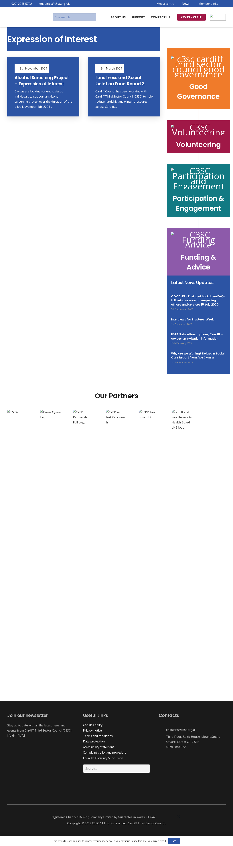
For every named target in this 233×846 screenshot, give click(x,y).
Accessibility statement (98, 747)
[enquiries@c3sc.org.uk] (162, 730)
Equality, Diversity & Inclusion (103, 758)
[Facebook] (164, 817)
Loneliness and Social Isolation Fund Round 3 (119, 81)
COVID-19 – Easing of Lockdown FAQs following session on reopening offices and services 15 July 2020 (198, 300)
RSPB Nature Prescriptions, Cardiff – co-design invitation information (197, 336)
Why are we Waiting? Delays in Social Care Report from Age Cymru (197, 355)
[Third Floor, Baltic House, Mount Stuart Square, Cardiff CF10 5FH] (162, 739)
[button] (207, 4)
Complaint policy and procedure (104, 752)
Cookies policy (92, 725)
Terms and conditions (98, 736)
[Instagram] (171, 817)
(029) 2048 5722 (176, 747)
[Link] (198, 78)
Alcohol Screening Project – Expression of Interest (42, 81)
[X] (178, 817)
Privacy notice (92, 730)
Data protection (94, 741)
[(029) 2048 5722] (162, 747)
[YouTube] (185, 817)
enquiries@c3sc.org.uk (181, 730)
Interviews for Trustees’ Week (192, 319)
